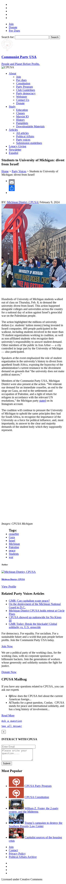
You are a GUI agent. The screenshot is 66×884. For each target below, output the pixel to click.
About (12, 73)
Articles (13, 129)
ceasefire (14, 534)
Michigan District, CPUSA (22, 202)
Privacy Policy (17, 853)
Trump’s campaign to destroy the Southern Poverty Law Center (35, 824)
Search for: (7, 37)
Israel (12, 540)
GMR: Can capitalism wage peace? (29, 600)
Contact (13, 850)
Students (14, 553)
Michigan (14, 543)
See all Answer (11, 726)
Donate (13, 27)
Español (13, 152)
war (11, 557)
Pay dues (21, 80)
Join (11, 24)
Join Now (7, 646)
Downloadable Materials (30, 126)
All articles (22, 133)
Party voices (23, 139)
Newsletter (15, 149)
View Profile (8, 586)
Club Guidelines (25, 90)
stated (42, 400)
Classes (20, 113)
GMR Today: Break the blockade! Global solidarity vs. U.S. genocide (33, 625)
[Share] (37, 188)
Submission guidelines (29, 143)
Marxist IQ (22, 116)
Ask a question (11, 721)
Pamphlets (22, 123)
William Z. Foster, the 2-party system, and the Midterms (33, 810)
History (20, 119)
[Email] (37, 182)
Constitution (23, 83)
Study (12, 106)
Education (22, 109)
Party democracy (26, 93)
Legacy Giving (17, 146)
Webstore (21, 96)
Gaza (12, 537)
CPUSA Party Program (38, 785)
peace (12, 550)
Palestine (14, 547)
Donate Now (8, 672)
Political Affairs (25, 136)
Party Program (24, 86)
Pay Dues (14, 30)
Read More (7, 715)
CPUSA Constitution (37, 797)
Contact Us (22, 100)
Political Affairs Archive (23, 856)
